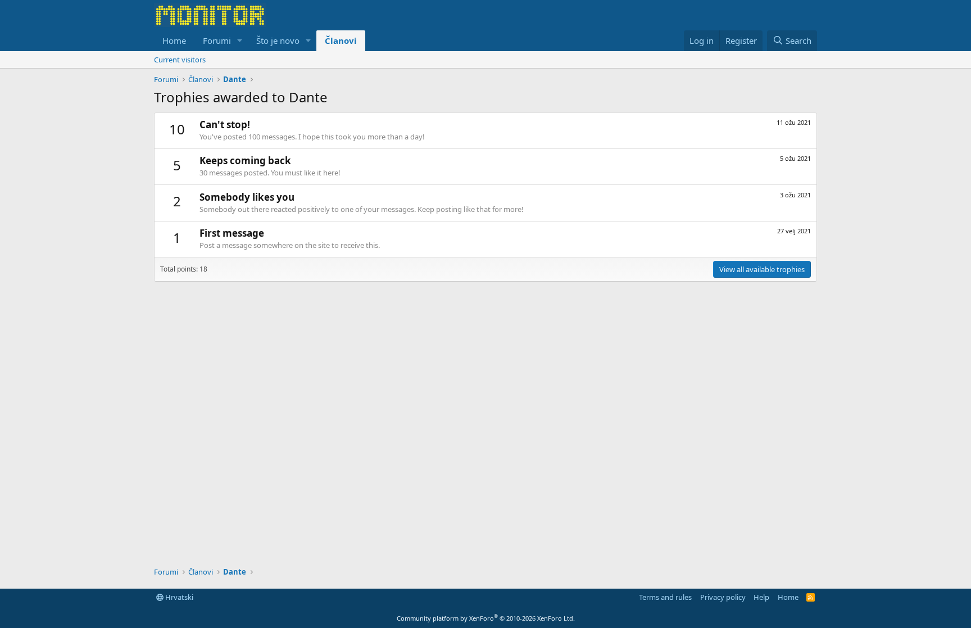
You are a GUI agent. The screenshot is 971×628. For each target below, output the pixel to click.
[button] (240, 40)
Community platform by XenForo (486, 618)
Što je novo (278, 40)
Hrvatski (178, 597)
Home (174, 40)
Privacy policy (723, 597)
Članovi (341, 40)
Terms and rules (665, 597)
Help (761, 597)
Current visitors (180, 60)
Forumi (217, 40)
